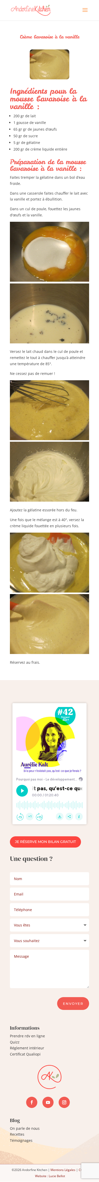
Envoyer (73, 1003)
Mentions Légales (63, 1170)
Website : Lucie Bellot (50, 1176)
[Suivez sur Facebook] (31, 1102)
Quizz (15, 1042)
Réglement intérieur (27, 1048)
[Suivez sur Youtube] (48, 1102)
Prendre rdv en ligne (27, 1035)
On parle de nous (25, 1128)
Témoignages (21, 1140)
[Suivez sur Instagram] (64, 1102)
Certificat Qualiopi (25, 1054)
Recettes (17, 1134)
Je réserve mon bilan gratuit (45, 841)
